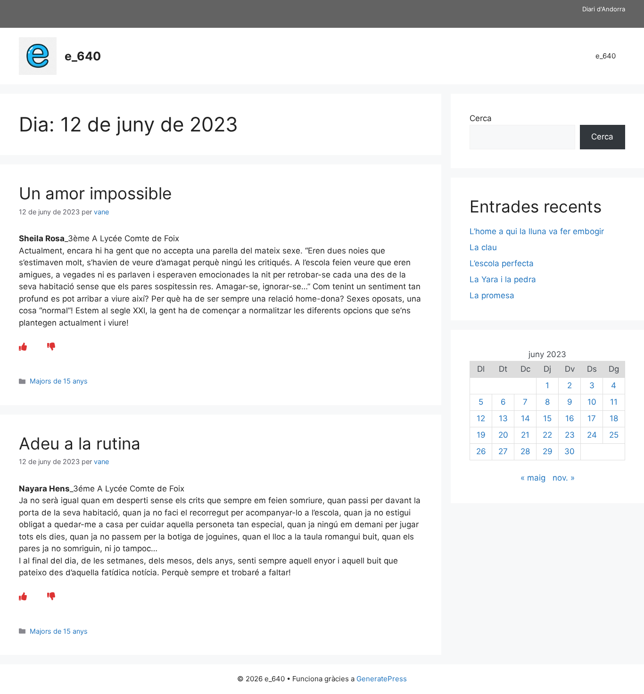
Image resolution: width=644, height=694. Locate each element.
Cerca (481, 118)
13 (503, 418)
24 (592, 435)
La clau (483, 247)
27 (503, 451)
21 (525, 435)
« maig (532, 477)
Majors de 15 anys (59, 381)
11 (614, 402)
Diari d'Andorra (603, 9)
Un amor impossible (95, 193)
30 (569, 451)
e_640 (83, 56)
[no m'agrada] (51, 346)
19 (481, 435)
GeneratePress (381, 678)
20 (503, 435)
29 (548, 451)
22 (547, 435)
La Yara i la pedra (503, 279)
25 (614, 435)
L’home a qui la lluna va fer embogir (537, 231)
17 (591, 418)
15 (547, 418)
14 (525, 418)
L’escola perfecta (502, 263)
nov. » (564, 477)
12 (481, 418)
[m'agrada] (23, 346)
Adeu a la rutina (79, 443)
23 (570, 435)
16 (569, 418)
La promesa (492, 295)
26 (481, 451)
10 (591, 402)
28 (525, 451)
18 (614, 418)
